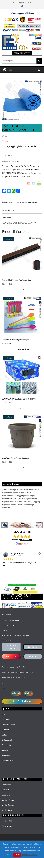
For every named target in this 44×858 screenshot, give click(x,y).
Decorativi (6, 795)
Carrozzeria (6, 785)
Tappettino (7, 176)
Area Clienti (11, 656)
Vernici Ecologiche (9, 805)
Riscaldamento (7, 760)
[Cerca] (39, 61)
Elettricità (5, 730)
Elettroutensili (7, 740)
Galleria (28, 693)
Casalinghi (15, 161)
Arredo (4, 714)
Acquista (22, 290)
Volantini (16, 693)
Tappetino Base (17, 169)
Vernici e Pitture (8, 800)
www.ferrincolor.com (22, 176)
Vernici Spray (7, 810)
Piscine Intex (7, 821)
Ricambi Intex (7, 826)
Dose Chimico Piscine (22, 701)
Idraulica (5, 750)
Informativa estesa (30, 854)
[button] (39, 83)
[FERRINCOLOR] (5, 70)
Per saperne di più (22, 349)
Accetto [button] (17, 855)
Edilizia (4, 735)
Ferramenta (6, 745)
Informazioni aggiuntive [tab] (26, 202)
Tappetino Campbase (30, 173)
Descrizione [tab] (7, 202)
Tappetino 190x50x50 (20, 166)
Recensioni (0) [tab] (8, 210)
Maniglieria (6, 755)
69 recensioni (26, 540)
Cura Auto (6, 790)
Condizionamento (8, 725)
